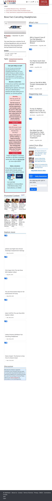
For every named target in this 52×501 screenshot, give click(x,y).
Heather (8, 36)
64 (30, 49)
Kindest (11, 179)
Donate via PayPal (19, 176)
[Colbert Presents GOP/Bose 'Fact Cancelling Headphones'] (15, 326)
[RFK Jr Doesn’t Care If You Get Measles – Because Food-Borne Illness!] (38, 30)
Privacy (36, 493)
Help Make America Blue (38, 170)
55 (5, 235)
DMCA (41, 493)
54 (30, 70)
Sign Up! (33, 189)
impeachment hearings (16, 59)
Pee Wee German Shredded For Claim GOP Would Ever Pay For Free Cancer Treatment (37, 134)
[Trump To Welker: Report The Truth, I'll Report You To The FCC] (38, 101)
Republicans (12, 61)
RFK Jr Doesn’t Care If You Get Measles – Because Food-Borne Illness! (37, 40)
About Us (14, 493)
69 (30, 25)
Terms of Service (14, 377)
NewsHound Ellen (34, 45)
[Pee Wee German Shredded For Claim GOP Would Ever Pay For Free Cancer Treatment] (38, 123)
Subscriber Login (44, 4)
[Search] (37, 2)
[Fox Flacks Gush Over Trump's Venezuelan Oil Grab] (38, 53)
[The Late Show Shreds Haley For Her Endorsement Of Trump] (15, 283)
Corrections (47, 493)
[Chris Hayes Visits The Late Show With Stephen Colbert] (15, 262)
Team (9, 493)
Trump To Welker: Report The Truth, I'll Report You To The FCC (38, 110)
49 (5, 321)
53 (5, 299)
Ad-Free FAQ (21, 159)
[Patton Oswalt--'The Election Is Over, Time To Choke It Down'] (15, 348)
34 (30, 97)
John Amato (32, 115)
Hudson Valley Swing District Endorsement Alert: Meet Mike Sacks (40, 160)
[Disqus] (15, 432)
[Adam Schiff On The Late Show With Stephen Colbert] (15, 305)
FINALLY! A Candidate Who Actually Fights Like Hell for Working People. (41, 166)
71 (5, 278)
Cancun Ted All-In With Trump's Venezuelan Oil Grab (38, 84)
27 (5, 257)
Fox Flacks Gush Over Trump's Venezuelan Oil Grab (38, 63)
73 (5, 342)
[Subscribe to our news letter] (35, 2)
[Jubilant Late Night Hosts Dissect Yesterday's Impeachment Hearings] (15, 240)
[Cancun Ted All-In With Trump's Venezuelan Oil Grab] (38, 75)
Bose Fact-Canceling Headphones (20, 17)
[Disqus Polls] (15, 398)
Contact (20, 493)
